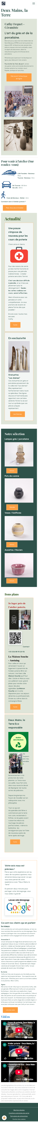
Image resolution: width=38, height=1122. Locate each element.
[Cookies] (4, 1117)
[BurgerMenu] (33, 3)
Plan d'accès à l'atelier (14, 208)
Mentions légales (19, 1110)
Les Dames (17, 414)
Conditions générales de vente (19, 1113)
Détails (12, 471)
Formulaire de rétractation (19, 1116)
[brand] (4, 3)
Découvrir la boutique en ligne (19, 77)
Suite (15, 325)
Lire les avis (10, 1010)
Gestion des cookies (19, 1119)
